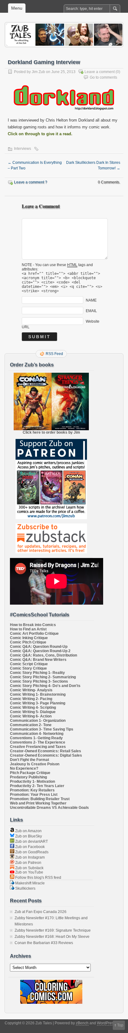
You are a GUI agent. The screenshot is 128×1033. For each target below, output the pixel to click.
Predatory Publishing (28, 777)
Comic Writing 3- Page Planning (37, 703)
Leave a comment (100, 72)
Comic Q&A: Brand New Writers (38, 659)
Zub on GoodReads (31, 852)
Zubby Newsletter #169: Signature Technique (53, 930)
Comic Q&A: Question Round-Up (38, 646)
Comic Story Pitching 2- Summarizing (43, 677)
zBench (82, 1023)
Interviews (22, 148)
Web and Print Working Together (38, 803)
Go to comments (103, 77)
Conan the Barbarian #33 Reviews (44, 943)
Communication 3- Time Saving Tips (41, 729)
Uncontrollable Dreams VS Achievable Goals (49, 807)
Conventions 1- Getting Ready (36, 738)
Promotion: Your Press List (33, 794)
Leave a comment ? (30, 182)
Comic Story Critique (28, 668)
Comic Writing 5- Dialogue (33, 712)
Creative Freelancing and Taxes (38, 747)
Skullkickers (24, 888)
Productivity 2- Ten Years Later (37, 786)
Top (120, 1025)
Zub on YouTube (28, 872)
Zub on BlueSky (28, 836)
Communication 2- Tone (31, 725)
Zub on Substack (28, 868)
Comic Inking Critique (29, 638)
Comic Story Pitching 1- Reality (37, 673)
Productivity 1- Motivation (32, 781)
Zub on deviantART (31, 841)
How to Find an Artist (28, 629)
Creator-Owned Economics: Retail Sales (45, 751)
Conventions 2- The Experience (37, 742)
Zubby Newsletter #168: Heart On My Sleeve (52, 936)
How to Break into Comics (33, 625)
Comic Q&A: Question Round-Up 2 (40, 651)
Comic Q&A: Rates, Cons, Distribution (43, 655)
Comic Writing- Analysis (31, 690)
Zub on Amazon (28, 831)
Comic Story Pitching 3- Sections (39, 681)
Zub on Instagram (29, 857)
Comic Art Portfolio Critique (34, 633)
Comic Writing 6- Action (31, 716)
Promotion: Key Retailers (32, 790)
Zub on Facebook (29, 847)
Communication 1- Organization (38, 720)
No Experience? (24, 768)
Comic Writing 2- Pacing (31, 699)
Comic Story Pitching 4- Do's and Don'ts (45, 686)
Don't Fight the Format (29, 760)
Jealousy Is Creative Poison (34, 764)
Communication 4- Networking (36, 733)
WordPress (106, 1023)
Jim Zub (38, 72)
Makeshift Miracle (29, 883)
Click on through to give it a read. (40, 133)
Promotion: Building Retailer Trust (40, 799)
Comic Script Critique (29, 664)
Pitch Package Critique (30, 773)
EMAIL (91, 310)
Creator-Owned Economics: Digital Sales (46, 755)
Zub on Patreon (27, 862)
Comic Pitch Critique (28, 642)
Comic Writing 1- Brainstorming (38, 694)
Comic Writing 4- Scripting (33, 707)
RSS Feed (54, 354)
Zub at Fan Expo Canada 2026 (40, 912)
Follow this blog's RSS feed (37, 877)
